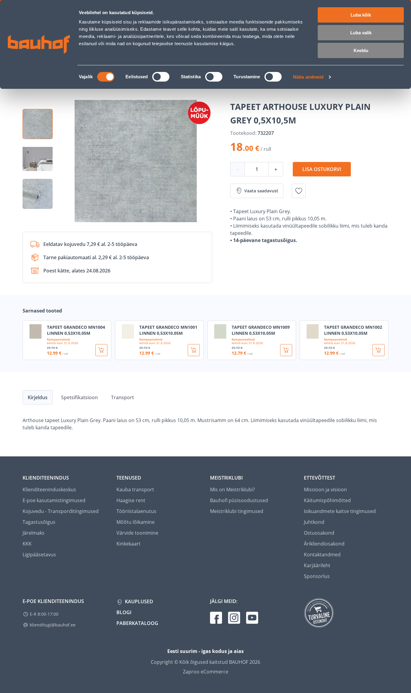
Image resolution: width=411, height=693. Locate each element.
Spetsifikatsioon (79, 397)
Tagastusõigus (39, 522)
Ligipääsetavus (39, 554)
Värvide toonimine (137, 533)
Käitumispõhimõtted (327, 500)
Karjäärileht (317, 565)
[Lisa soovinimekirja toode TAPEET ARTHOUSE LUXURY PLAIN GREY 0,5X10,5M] (299, 191)
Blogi (123, 612)
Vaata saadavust (261, 191)
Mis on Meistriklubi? (232, 489)
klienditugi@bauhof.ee (53, 625)
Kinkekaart (128, 543)
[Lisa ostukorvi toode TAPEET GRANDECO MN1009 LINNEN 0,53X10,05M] (286, 350)
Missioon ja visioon (325, 489)
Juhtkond (314, 522)
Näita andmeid (308, 76)
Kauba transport (135, 489)
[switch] (160, 77)
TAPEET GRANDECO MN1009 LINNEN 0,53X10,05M (261, 330)
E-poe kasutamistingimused (54, 500)
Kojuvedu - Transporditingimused (61, 511)
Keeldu (361, 50)
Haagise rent (130, 500)
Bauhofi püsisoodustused (239, 500)
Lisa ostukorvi (321, 169)
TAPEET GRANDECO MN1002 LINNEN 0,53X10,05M (353, 330)
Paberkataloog (137, 623)
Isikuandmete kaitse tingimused (340, 511)
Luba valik (361, 32)
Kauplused (138, 601)
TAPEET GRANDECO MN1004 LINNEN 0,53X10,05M (76, 330)
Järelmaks (34, 533)
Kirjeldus (38, 397)
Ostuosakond (319, 533)
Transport (122, 397)
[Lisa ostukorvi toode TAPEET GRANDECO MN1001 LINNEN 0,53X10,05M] (194, 350)
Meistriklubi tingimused (236, 511)
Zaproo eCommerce (205, 671)
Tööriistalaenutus (136, 511)
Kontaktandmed (322, 554)
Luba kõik (361, 14)
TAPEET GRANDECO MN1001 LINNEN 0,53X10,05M (168, 330)
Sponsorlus (317, 576)
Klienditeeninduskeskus (49, 489)
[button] (38, 124)
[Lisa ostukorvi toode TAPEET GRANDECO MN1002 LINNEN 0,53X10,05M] (378, 350)
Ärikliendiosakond (324, 543)
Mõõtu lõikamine (135, 522)
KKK (27, 543)
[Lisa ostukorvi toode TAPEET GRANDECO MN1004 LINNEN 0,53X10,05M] (101, 350)
